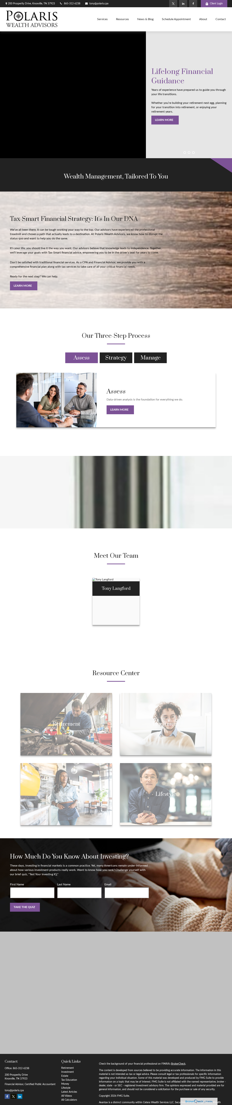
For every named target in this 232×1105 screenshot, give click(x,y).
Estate (64, 1076)
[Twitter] (173, 3)
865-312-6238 (72, 3)
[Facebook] (193, 3)
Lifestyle (65, 1088)
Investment (67, 1072)
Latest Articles (69, 1092)
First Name (17, 884)
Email (107, 884)
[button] (102, 19)
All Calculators (69, 1100)
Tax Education (69, 1080)
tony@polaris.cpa (98, 3)
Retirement (67, 1068)
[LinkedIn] (183, 3)
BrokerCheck (178, 1064)
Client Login (216, 3)
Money (65, 1084)
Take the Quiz (24, 907)
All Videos (66, 1096)
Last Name (64, 884)
